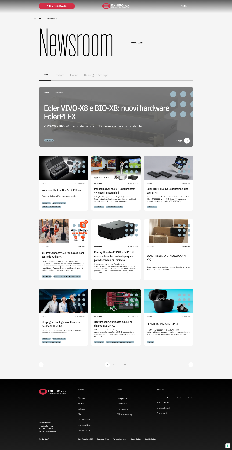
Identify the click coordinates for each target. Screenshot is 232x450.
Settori (81, 403)
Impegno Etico (103, 439)
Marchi (81, 414)
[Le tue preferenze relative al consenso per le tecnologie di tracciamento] (227, 445)
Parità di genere (119, 439)
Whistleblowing (124, 414)
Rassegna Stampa (96, 75)
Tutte (44, 75)
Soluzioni (82, 409)
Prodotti (59, 75)
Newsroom (52, 18)
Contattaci (162, 413)
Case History (84, 419)
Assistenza (122, 403)
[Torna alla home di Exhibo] (116, 6)
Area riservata (57, 6)
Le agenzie (122, 398)
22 (125, 365)
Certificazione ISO (85, 439)
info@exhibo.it (163, 408)
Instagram (161, 398)
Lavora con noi (84, 430)
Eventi (74, 75)
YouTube (180, 398)
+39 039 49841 (164, 402)
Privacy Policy (135, 439)
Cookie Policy (150, 439)
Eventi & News (84, 424)
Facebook (171, 398)
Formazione (122, 409)
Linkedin (189, 398)
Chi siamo (82, 398)
